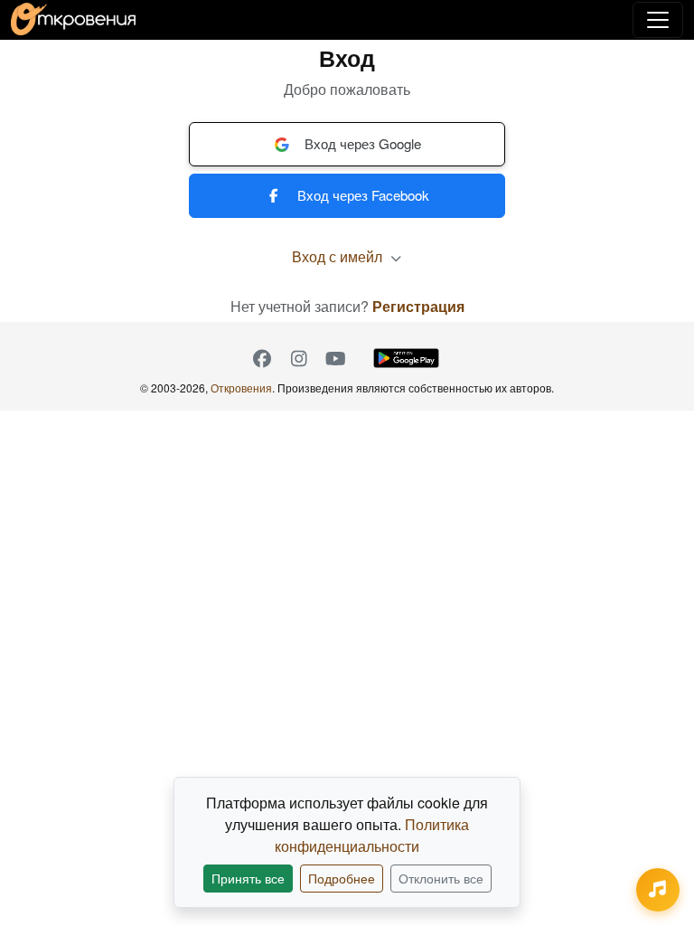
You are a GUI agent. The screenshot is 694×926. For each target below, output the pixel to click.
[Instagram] (298, 358)
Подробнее (341, 878)
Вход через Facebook (363, 194)
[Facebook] (261, 358)
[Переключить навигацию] (658, 20)
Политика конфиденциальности (372, 835)
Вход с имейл (339, 256)
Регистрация (418, 306)
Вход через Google (363, 143)
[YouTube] (335, 358)
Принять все (248, 878)
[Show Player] (658, 890)
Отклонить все (441, 878)
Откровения (241, 387)
